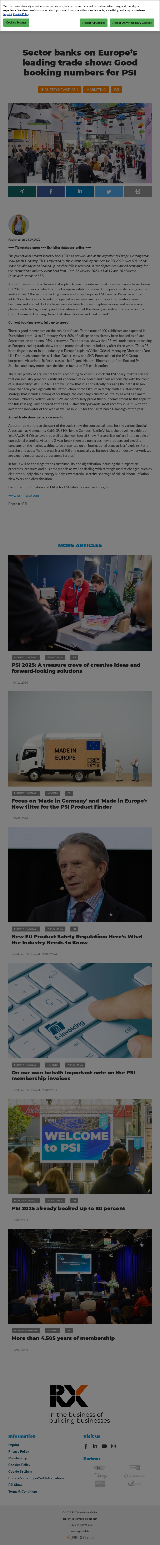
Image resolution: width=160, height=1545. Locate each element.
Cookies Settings (16, 22)
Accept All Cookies (93, 23)
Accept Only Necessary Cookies (132, 23)
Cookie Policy (21, 14)
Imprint (7, 14)
